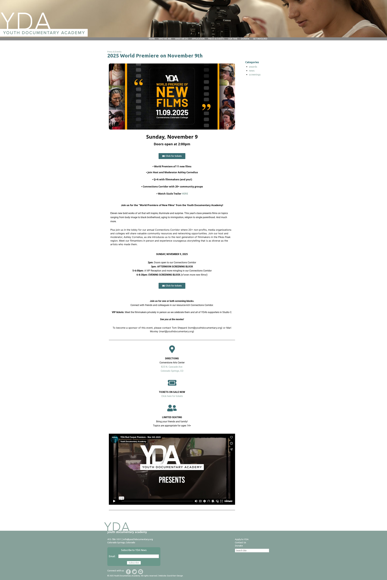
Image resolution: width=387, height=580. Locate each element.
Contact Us (240, 542)
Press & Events (216, 38)
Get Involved (260, 38)
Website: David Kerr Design (171, 576)
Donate (239, 545)
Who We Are (165, 38)
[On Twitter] (134, 571)
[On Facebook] (128, 571)
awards (253, 66)
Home (152, 38)
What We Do (181, 38)
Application (198, 38)
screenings (255, 74)
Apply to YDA (242, 539)
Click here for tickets (172, 396)
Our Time (232, 38)
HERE (185, 193)
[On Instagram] (140, 571)
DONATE (245, 38)
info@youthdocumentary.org (138, 539)
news (252, 70)
